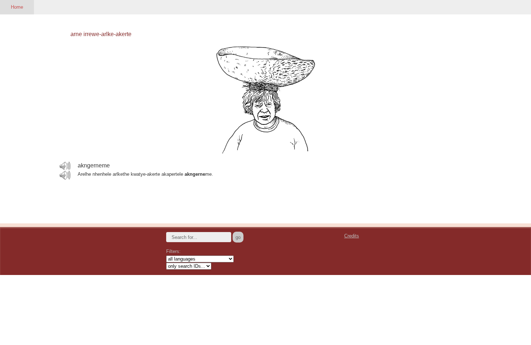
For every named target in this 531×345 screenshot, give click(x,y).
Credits (351, 236)
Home (17, 7)
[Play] (65, 166)
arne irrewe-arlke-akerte (100, 34)
